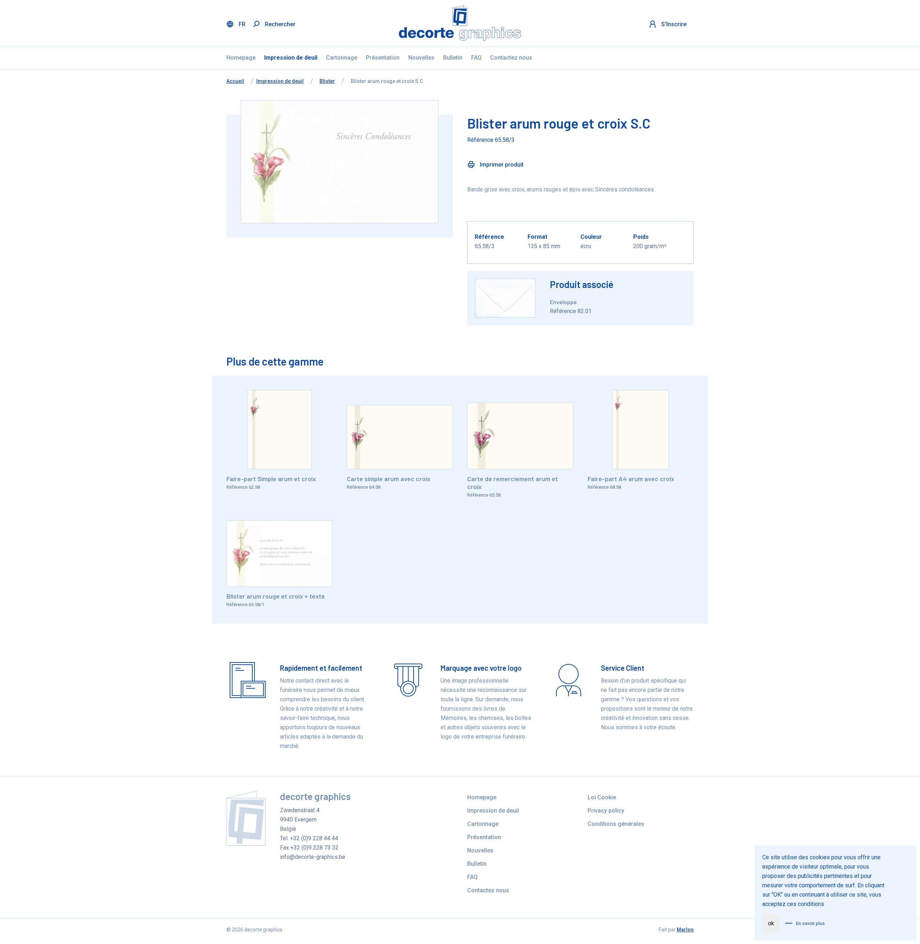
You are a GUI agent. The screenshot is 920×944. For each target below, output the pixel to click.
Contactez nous (511, 57)
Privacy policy (606, 810)
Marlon (685, 930)
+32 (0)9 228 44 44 (314, 838)
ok (771, 923)
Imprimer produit (501, 164)
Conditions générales (616, 823)
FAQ (476, 57)
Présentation (383, 57)
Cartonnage (341, 57)
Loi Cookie (602, 797)
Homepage (241, 57)
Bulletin (453, 57)
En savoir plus (810, 923)
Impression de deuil (290, 57)
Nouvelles (421, 57)
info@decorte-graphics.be (312, 857)
